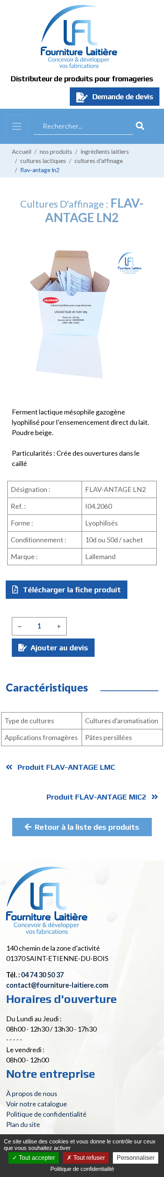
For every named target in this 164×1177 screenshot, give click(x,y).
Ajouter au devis (58, 647)
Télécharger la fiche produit (71, 589)
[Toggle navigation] (16, 126)
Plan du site (23, 1124)
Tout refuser (88, 1157)
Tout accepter (36, 1157)
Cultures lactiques (43, 160)
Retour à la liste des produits (87, 826)
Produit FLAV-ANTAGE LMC (65, 767)
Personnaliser (135, 1157)
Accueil (21, 151)
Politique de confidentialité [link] (82, 1169)
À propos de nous (31, 1093)
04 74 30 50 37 (42, 975)
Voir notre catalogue (36, 1104)
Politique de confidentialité (46, 1114)
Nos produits (56, 151)
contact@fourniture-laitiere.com (57, 985)
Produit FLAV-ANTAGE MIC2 (97, 796)
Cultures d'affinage (98, 160)
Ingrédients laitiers (104, 151)
